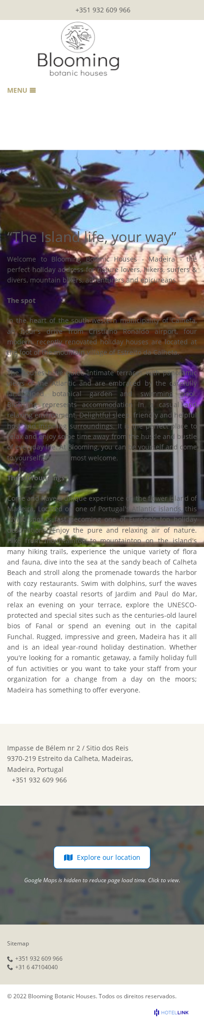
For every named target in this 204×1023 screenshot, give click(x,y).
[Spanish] (165, 8)
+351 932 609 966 (102, 9)
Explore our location (108, 857)
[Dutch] (178, 8)
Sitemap (18, 943)
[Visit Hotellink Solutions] (175, 1013)
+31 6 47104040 (36, 968)
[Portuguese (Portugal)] (191, 8)
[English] (152, 8)
